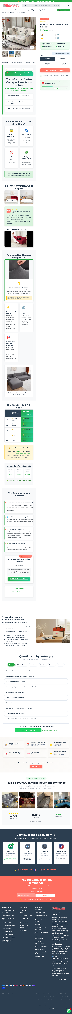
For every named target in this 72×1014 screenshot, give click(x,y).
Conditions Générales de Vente (53, 1008)
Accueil (4, 10)
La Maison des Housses (11, 993)
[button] (68, 5)
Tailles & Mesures (21, 665)
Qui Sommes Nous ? (65, 999)
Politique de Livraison (65, 1002)
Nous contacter (36, 766)
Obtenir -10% (45, 895)
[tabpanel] (19, 333)
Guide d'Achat (21, 12)
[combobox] (41, 5)
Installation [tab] (27, 62)
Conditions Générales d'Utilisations (62, 1005)
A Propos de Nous (40, 912)
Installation (33, 665)
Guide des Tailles (7, 931)
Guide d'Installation (7, 934)
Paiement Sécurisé (40, 949)
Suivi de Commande (47, 996)
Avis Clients (38, 924)
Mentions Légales (40, 956)
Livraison (51, 665)
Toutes (11, 665)
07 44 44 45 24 (44, 858)
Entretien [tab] (35, 62)
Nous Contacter (6, 928)
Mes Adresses (24, 923)
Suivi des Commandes (26, 915)
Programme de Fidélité (8, 937)
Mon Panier (38, 993)
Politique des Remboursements (46, 1005)
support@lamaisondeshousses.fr (27, 859)
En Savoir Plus (61, 858)
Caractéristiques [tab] (16, 62)
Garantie (60, 665)
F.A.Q (44, 993)
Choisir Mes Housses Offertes (19, 579)
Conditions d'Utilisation (41, 946)
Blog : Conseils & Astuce (53, 999)
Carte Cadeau (23, 930)
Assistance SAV (6, 923)
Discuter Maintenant (11, 858)
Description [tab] (5, 62)
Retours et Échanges (8, 915)
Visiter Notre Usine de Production (51, 1002)
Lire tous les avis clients (35, 821)
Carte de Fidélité (58, 993)
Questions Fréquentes (8, 925)
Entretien (42, 665)
